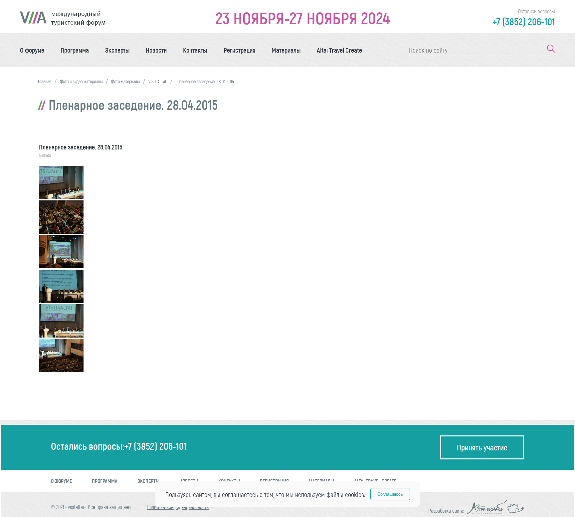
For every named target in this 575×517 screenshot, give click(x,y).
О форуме (32, 50)
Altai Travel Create (339, 50)
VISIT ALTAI (157, 81)
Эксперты (117, 50)
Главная (44, 81)
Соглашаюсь (390, 494)
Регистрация (239, 50)
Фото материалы (125, 81)
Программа (75, 50)
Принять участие (482, 447)
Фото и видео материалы (81, 81)
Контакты (195, 50)
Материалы (286, 50)
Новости (156, 50)
